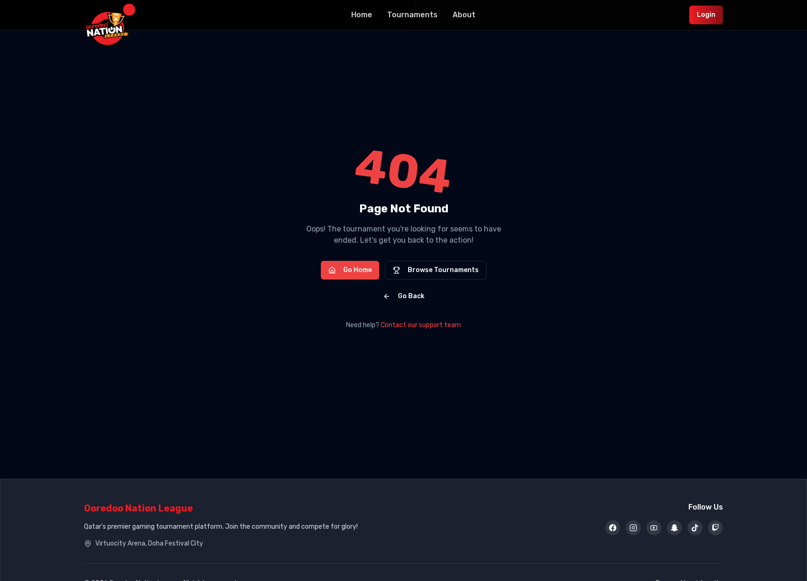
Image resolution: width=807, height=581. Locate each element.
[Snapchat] (674, 527)
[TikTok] (694, 527)
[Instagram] (633, 527)
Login (706, 15)
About (464, 14)
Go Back (411, 296)
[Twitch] (715, 527)
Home (361, 14)
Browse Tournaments (443, 270)
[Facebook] (612, 527)
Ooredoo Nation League (138, 508)
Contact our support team (421, 325)
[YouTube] (653, 527)
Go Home (357, 270)
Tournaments (412, 14)
